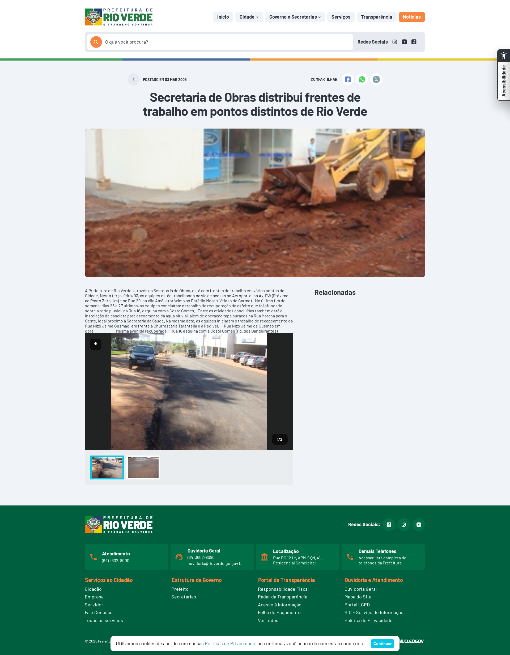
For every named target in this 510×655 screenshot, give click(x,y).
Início (223, 17)
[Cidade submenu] (257, 16)
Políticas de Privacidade (230, 643)
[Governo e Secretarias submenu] (319, 16)
